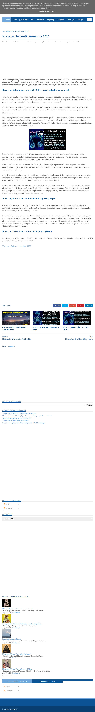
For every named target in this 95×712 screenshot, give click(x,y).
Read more (16, 613)
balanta (19, 42)
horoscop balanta (42, 42)
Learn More (44, 11)
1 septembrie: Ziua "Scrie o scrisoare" (15, 420)
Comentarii (9, 508)
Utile (14, 25)
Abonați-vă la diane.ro (17, 681)
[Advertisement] (21, 61)
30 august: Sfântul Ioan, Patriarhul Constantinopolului (21, 624)
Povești (80, 20)
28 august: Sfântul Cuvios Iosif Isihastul (16, 654)
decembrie (26, 42)
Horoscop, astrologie (20, 20)
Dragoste (60, 20)
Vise (32, 20)
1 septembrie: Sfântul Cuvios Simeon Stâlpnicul (19, 413)
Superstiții (51, 20)
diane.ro (15, 709)
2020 (15, 42)
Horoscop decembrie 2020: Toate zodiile (14, 328)
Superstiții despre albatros (11, 639)
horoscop (33, 42)
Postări (7, 504)
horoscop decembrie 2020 (70, 42)
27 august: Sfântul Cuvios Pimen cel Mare (17, 669)
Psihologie (71, 20)
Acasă (4, 31)
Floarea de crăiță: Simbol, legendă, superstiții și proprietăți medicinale (27, 416)
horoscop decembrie (55, 42)
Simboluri (40, 20)
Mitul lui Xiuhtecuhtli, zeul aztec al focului (17, 609)
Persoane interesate (47, 681)
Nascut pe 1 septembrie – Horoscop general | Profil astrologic (23, 423)
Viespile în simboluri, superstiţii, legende (16, 418)
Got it (54, 11)
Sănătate (7, 25)
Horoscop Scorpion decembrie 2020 (46, 328)
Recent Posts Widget (7, 675)
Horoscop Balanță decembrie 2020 (76, 328)
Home (8, 20)
